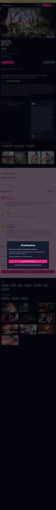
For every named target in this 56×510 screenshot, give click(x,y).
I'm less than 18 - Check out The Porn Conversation (28, 265)
